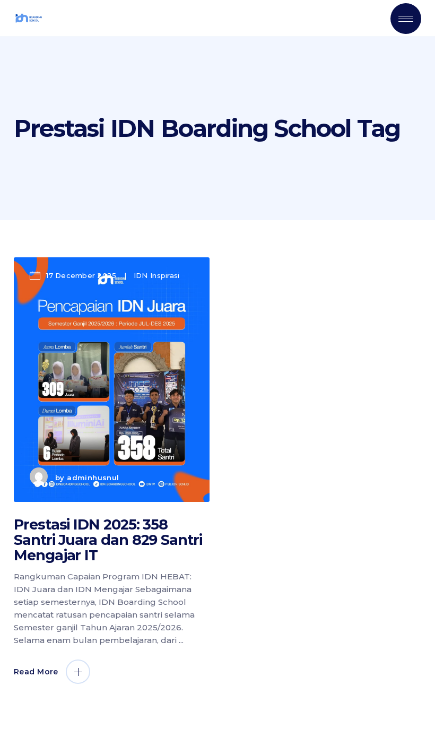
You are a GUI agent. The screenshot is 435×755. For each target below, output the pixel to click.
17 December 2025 (81, 275)
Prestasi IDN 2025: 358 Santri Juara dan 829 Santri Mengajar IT (108, 540)
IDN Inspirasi (156, 275)
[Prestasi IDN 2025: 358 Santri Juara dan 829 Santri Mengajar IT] (112, 379)
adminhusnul (93, 478)
